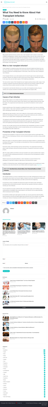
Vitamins (5, 387)
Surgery (4, 359)
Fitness (4, 368)
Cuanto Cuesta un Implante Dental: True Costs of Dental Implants (22, 280)
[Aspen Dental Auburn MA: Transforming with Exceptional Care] (6, 298)
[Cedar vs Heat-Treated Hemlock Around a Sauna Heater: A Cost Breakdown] (6, 334)
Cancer (4, 385)
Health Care (5, 376)
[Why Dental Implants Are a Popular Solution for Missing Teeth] (6, 339)
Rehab (4, 379)
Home (4, 7)
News (4, 353)
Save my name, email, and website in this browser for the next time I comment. (18, 267)
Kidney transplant (6, 381)
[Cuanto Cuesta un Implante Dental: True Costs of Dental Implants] (6, 282)
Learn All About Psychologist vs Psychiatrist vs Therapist (21, 285)
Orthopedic (5, 366)
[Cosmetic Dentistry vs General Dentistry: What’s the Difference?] (38, 226)
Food (4, 361)
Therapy (5, 372)
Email (4, 263)
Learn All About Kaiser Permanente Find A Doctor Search (21, 290)
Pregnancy (5, 363)
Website (26, 263)
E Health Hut (19, 403)
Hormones (5, 364)
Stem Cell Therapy (6, 396)
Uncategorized (6, 370)
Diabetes (5, 394)
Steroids (4, 383)
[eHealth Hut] (9, 2)
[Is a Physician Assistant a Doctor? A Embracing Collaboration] (6, 303)
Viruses (4, 391)
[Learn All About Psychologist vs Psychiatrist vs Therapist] (6, 287)
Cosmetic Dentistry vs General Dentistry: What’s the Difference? (22, 327)
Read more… (39, 164)
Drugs (4, 355)
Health (7, 7)
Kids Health (5, 392)
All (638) (24, 307)
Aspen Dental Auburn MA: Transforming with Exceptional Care (22, 296)
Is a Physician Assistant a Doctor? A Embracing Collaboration (22, 301)
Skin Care (5, 357)
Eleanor (12, 208)
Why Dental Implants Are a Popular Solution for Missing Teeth (22, 337)
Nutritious (5, 389)
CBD (4, 374)
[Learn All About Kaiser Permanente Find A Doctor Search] (6, 292)
